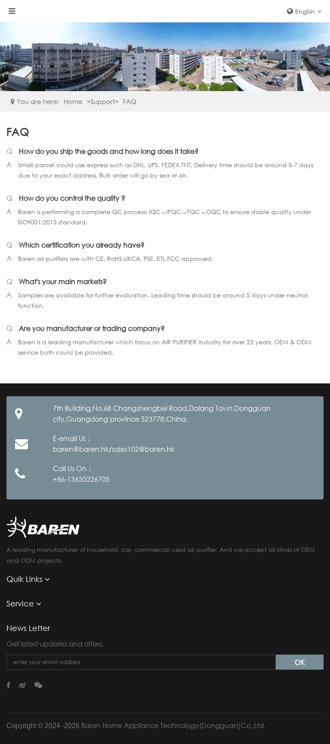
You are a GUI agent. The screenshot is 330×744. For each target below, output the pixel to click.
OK (300, 662)
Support (103, 101)
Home (73, 101)
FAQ (129, 101)
